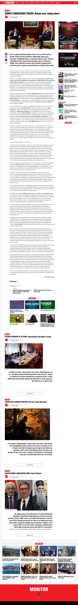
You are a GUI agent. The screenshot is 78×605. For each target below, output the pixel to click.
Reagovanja (58, 2)
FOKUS (27, 2)
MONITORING (32, 2)
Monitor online (15, 17)
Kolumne (22, 2)
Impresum (39, 597)
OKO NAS (52, 2)
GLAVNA (18, 2)
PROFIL (47, 2)
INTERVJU (42, 2)
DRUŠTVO (37, 2)
